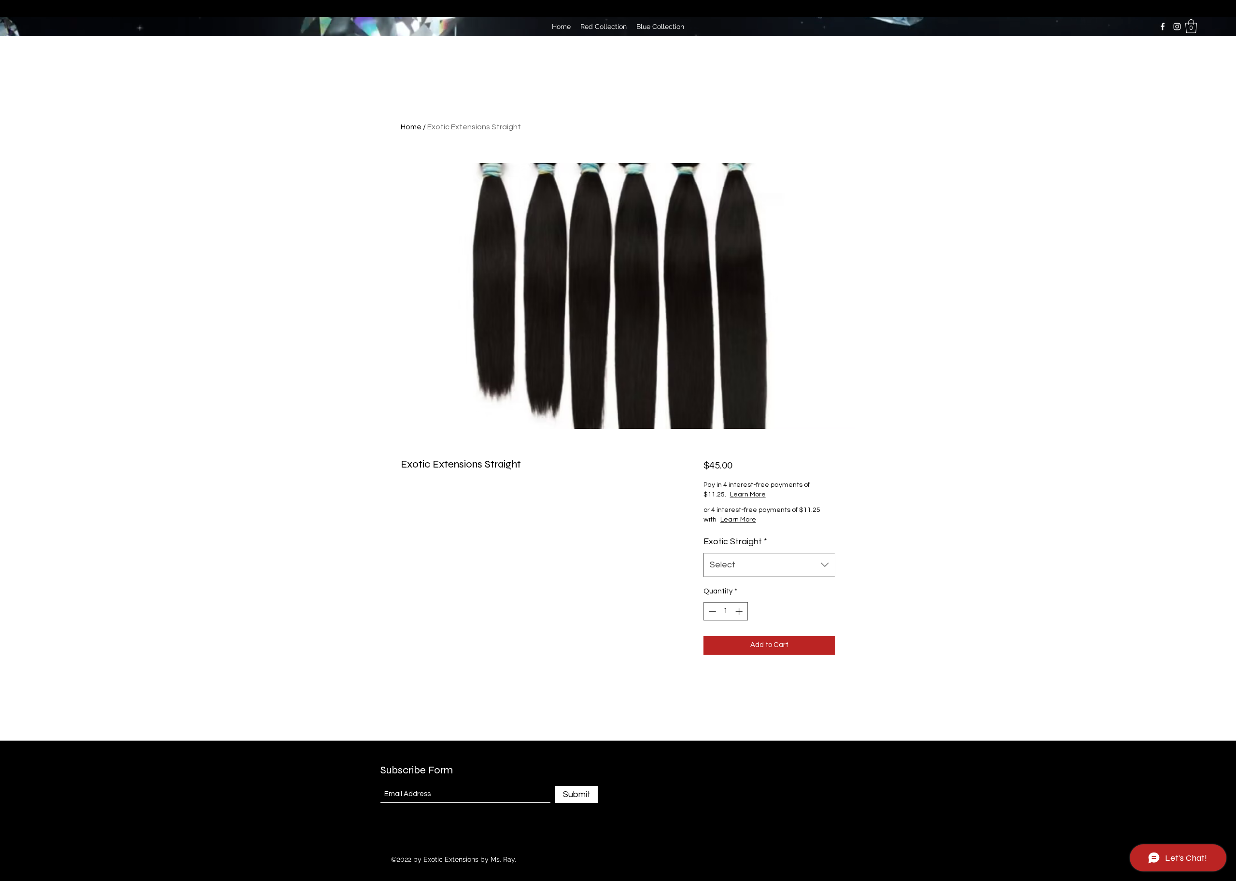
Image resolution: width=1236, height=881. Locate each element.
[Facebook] (1162, 26)
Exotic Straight (735, 541)
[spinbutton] (725, 611)
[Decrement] (711, 611)
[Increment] (739, 611)
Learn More (782, 494)
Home (411, 127)
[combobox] (769, 565)
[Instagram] (1177, 26)
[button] (1191, 26)
